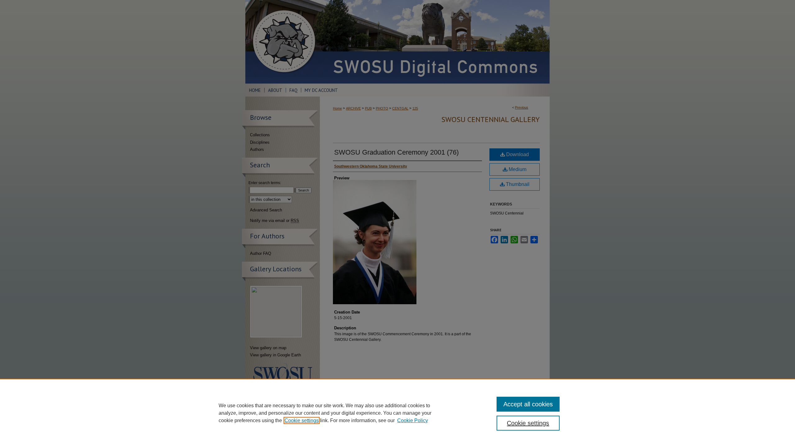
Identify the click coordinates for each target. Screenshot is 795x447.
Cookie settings (301, 420)
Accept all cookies (528, 404)
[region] (397, 413)
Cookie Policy (412, 420)
